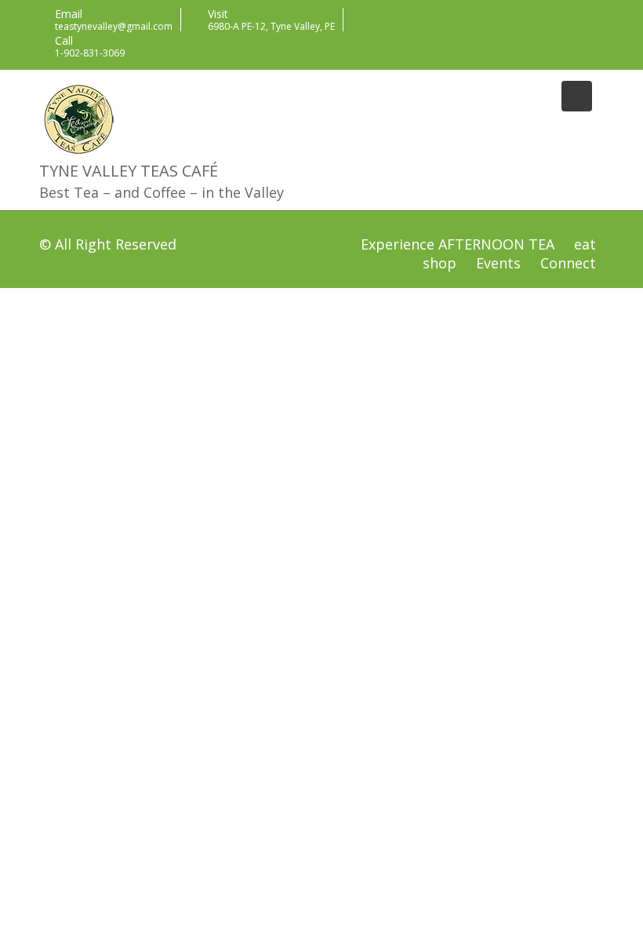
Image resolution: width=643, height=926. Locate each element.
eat (585, 244)
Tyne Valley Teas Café (128, 170)
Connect (568, 262)
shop (439, 262)
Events (498, 262)
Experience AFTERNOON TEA (457, 244)
